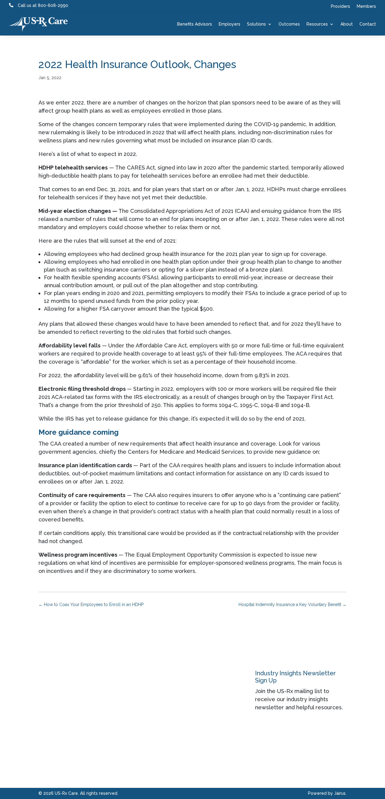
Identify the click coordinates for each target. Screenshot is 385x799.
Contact (367, 24)
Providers (340, 6)
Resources (317, 24)
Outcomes (289, 24)
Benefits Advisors (194, 24)
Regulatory (157, 751)
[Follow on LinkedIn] (43, 683)
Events (152, 724)
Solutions (256, 24)
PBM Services (109, 724)
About (346, 24)
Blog (149, 738)
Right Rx (102, 738)
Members (366, 6)
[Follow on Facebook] (55, 683)
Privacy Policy (213, 738)
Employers (229, 24)
